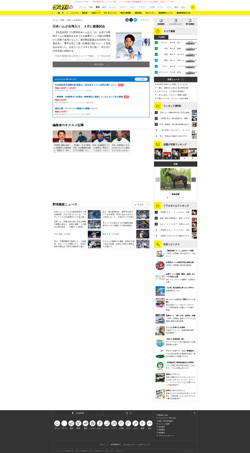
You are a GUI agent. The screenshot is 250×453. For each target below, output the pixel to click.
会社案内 (161, 427)
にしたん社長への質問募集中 (130, 2)
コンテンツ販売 (164, 424)
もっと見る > (141, 79)
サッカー (113, 7)
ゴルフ (133, 7)
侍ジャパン (150, 13)
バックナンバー (176, 24)
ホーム (55, 20)
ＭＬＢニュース (110, 13)
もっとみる (139, 204)
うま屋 (152, 7)
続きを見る (99, 64)
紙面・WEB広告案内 (165, 421)
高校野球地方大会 (183, 13)
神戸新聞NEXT (116, 444)
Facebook (80, 413)
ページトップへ (194, 413)
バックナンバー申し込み (167, 418)
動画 (176, 7)
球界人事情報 (125, 13)
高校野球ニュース (165, 13)
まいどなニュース (129, 444)
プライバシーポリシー (166, 435)
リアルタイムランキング (176, 205)
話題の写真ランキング (175, 144)
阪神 (104, 7)
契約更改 (138, 13)
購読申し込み (163, 415)
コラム (169, 7)
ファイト (142, 7)
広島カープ (164, 2)
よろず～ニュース (144, 444)
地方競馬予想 (98, 2)
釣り (173, 2)
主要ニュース (173, 79)
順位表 (84, 13)
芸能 (91, 7)
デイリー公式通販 (151, 2)
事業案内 (161, 432)
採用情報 (161, 430)
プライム (82, 7)
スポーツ (123, 7)
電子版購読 (190, 24)
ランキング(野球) (172, 106)
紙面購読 (161, 24)
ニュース (74, 13)
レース (160, 7)
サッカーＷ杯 (111, 2)
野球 (98, 7)
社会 (183, 7)
